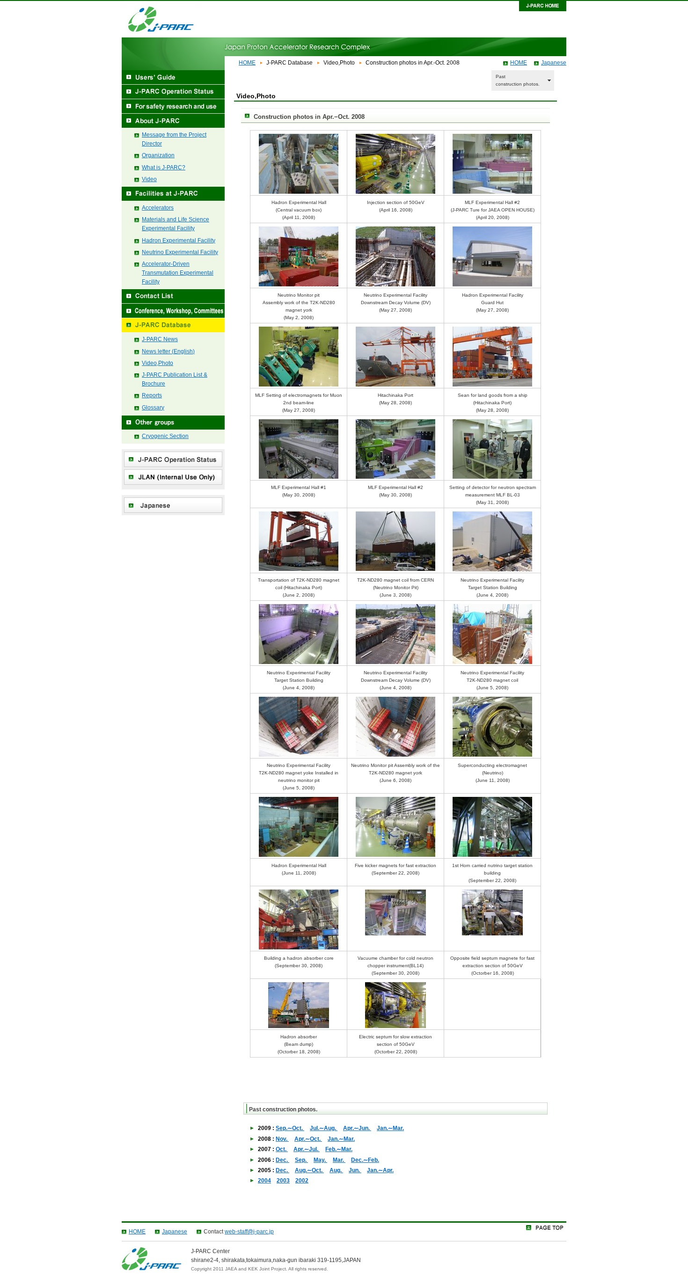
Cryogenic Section (165, 436)
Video (149, 179)
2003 (283, 1180)
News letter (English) (168, 351)
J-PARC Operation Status (173, 92)
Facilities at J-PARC (173, 194)
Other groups (173, 422)
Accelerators (158, 207)
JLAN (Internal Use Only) (173, 477)
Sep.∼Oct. (290, 1128)
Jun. (355, 1170)
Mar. (339, 1160)
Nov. (282, 1139)
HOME (247, 62)
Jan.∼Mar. (390, 1128)
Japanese (553, 62)
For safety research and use (173, 106)
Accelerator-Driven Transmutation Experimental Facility (177, 273)
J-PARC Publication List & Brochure (174, 379)
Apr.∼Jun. (357, 1128)
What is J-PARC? (163, 167)
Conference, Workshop (173, 311)
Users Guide (173, 77)
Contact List (173, 296)
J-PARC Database (173, 325)
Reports (152, 395)
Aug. (336, 1170)
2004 (264, 1180)
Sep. (301, 1160)
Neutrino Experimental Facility (180, 252)
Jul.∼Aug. (323, 1128)
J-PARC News (160, 339)
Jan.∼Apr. (380, 1170)
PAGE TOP (546, 1228)
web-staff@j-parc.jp (249, 1231)
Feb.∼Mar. (338, 1149)
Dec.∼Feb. (365, 1160)
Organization (158, 155)
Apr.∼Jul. (306, 1149)
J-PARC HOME (542, 6)
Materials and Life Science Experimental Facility (175, 224)
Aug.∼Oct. (309, 1170)
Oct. (282, 1149)
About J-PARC (173, 121)
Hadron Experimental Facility (178, 240)
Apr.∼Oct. (308, 1139)
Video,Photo (157, 363)
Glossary (153, 407)
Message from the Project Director (174, 139)
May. (320, 1160)
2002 (301, 1180)
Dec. (282, 1160)
